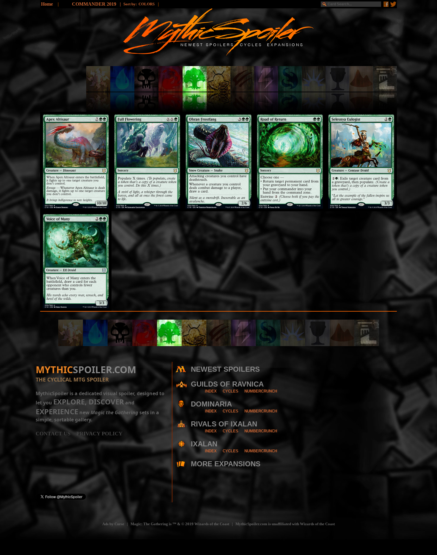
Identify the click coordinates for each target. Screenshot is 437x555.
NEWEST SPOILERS (225, 369)
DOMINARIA (211, 404)
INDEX (211, 391)
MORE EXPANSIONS (225, 464)
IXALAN (204, 444)
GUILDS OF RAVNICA (227, 384)
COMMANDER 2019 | (97, 4)
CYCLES (230, 391)
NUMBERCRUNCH (260, 391)
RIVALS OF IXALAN (224, 424)
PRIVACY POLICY (99, 434)
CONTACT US (56, 434)
